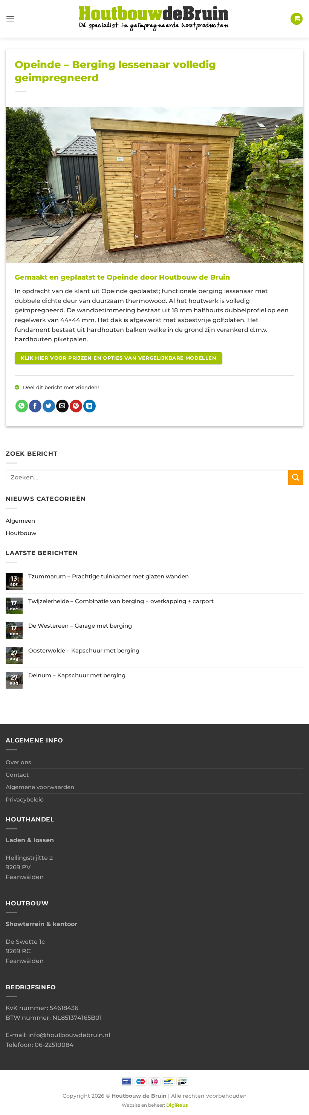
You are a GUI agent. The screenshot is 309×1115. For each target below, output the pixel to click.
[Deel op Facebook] (35, 406)
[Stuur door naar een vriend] (62, 406)
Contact (17, 774)
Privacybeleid (25, 799)
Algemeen (20, 520)
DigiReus (177, 1105)
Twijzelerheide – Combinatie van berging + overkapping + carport (121, 601)
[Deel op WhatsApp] (21, 406)
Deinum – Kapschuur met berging (76, 675)
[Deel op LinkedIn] (89, 406)
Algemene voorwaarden (40, 787)
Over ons (18, 762)
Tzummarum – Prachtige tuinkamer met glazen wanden (108, 576)
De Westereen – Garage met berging (80, 625)
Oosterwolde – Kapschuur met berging (83, 650)
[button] (10, 18)
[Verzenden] (295, 477)
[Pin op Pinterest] (76, 406)
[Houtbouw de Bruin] (154, 19)
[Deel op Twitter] (49, 406)
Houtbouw (21, 533)
